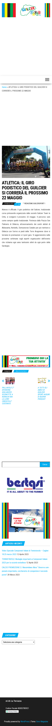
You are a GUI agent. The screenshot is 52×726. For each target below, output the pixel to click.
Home (4, 87)
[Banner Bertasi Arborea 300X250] (26, 485)
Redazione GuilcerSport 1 (34, 203)
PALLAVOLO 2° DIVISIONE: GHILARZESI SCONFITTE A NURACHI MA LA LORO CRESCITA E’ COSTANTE (8, 396)
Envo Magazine (42, 721)
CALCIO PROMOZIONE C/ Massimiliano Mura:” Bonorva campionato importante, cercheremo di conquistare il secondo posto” (25, 571)
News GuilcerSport (21, 371)
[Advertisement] (26, 47)
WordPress (25, 721)
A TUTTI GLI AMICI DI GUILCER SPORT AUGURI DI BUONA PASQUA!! (43, 393)
